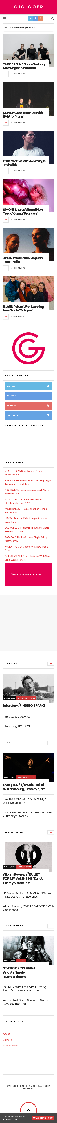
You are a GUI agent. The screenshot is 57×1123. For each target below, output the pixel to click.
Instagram (12, 415)
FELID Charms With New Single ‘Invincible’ (24, 163)
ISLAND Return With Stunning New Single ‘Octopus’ (23, 308)
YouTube (11, 406)
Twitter (11, 386)
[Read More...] (6, 74)
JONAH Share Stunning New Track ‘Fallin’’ (23, 260)
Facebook (12, 396)
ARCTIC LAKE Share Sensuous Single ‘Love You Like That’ (25, 1001)
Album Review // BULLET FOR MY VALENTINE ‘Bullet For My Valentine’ (23, 878)
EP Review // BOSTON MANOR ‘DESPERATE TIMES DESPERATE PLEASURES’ (28, 894)
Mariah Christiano (26, 698)
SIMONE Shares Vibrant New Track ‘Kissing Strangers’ (23, 211)
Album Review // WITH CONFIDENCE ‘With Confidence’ (28, 908)
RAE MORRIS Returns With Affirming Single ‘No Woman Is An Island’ (24, 988)
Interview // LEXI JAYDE (16, 726)
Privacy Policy (10, 1045)
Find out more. (10, 1119)
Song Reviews (19, 74)
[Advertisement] (28, 623)
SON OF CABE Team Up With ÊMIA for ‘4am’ (23, 115)
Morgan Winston (26, 777)
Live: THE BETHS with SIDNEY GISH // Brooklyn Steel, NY (24, 801)
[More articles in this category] (51, 663)
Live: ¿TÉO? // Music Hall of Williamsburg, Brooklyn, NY (24, 787)
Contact (7, 1039)
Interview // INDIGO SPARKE (24, 705)
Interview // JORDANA (16, 717)
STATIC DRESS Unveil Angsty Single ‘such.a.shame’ (19, 972)
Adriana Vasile (24, 867)
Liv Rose (21, 961)
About (6, 1033)
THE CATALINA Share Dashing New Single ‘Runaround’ (24, 66)
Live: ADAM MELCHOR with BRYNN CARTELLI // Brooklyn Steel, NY (28, 814)
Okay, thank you (43, 1118)
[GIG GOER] (28, 7)
